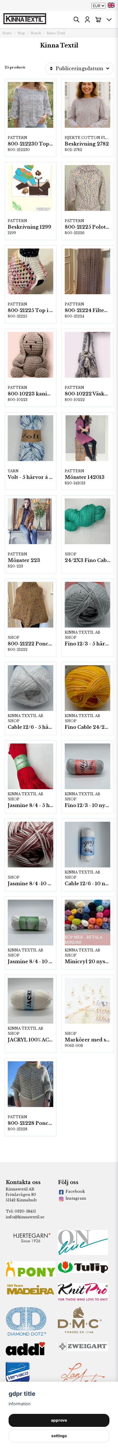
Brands (36, 33)
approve (59, 1420)
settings (59, 1435)
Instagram (76, 1198)
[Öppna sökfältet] (76, 19)
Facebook (75, 1191)
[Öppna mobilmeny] (109, 19)
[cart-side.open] (98, 19)
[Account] (87, 19)
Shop (21, 33)
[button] (111, 5)
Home (7, 33)
